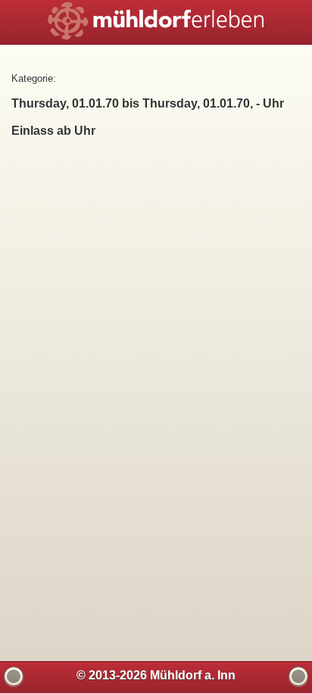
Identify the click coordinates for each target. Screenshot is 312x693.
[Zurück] (13, 676)
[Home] (298, 676)
